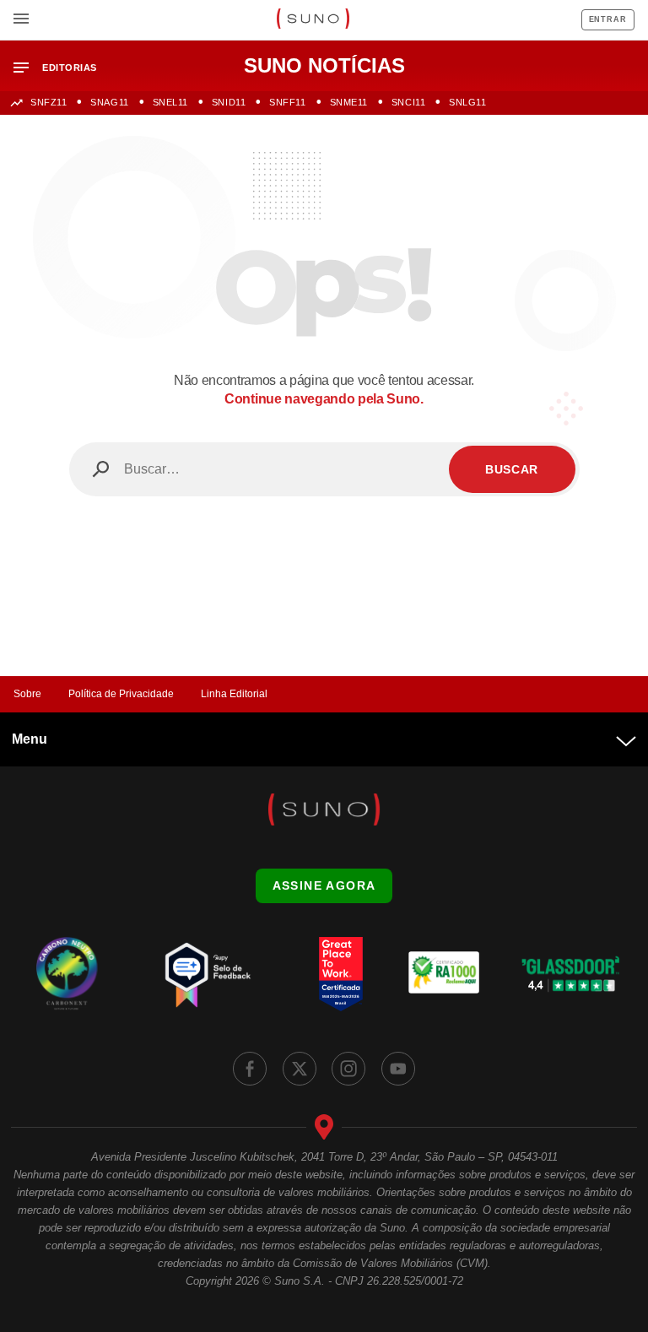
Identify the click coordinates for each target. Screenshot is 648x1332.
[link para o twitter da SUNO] (299, 1069)
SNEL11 (170, 102)
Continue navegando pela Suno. (324, 399)
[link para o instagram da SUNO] (348, 1069)
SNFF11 (287, 102)
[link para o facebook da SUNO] (250, 1069)
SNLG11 (467, 102)
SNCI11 (408, 102)
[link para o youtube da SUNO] (398, 1069)
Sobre (27, 694)
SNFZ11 (48, 102)
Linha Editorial (234, 694)
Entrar (608, 19)
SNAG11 (109, 102)
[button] (62, 68)
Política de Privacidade (121, 694)
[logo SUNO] (313, 20)
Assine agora (324, 885)
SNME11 (349, 102)
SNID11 (229, 102)
